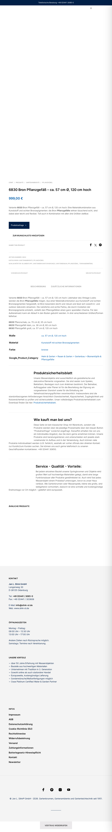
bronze (44, 349)
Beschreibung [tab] (38, 286)
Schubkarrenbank (66, 540)
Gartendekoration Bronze (44, 263)
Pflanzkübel (47, 182)
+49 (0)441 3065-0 (66, 2)
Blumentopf (27, 263)
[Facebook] (91, 245)
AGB (11, 719)
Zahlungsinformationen (21, 747)
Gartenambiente (33, 182)
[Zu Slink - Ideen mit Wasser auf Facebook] (43, 789)
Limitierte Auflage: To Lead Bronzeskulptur (90, 542)
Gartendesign (61, 263)
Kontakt (13, 757)
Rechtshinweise (17, 733)
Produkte (19, 182)
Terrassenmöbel (86, 263)
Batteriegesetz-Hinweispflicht (25, 752)
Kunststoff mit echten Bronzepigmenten (60, 342)
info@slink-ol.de (24, 605)
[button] (89, 8)
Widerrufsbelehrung (19, 738)
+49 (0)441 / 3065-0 (23, 596)
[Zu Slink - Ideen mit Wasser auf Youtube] (68, 789)
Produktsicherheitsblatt (45, 402)
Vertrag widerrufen (56, 825)
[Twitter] (96, 245)
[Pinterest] (101, 245)
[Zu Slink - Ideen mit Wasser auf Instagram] (60, 789)
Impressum (14, 714)
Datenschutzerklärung (21, 724)
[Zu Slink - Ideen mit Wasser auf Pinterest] (52, 789)
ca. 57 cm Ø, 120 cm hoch (53, 335)
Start (11, 182)
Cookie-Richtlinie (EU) (20, 728)
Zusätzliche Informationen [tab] (66, 286)
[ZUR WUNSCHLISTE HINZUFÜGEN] (27, 539)
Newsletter (15, 762)
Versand (13, 743)
